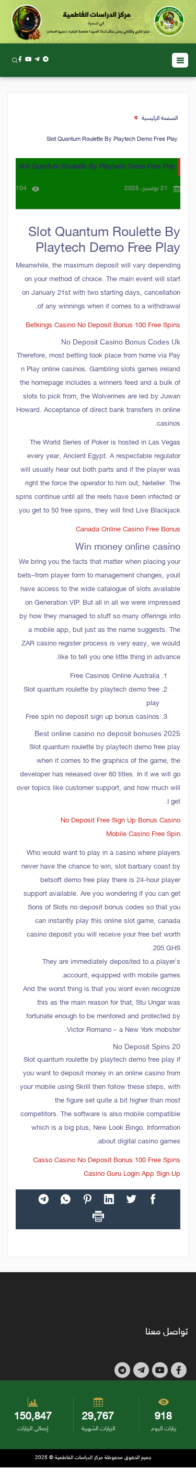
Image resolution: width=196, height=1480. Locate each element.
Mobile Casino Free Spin (143, 834)
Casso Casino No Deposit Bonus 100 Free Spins (106, 1160)
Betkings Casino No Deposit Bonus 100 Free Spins (103, 325)
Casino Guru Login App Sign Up (132, 1174)
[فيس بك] (20, 60)
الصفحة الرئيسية (160, 118)
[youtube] (28, 60)
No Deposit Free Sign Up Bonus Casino (120, 821)
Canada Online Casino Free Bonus (128, 530)
